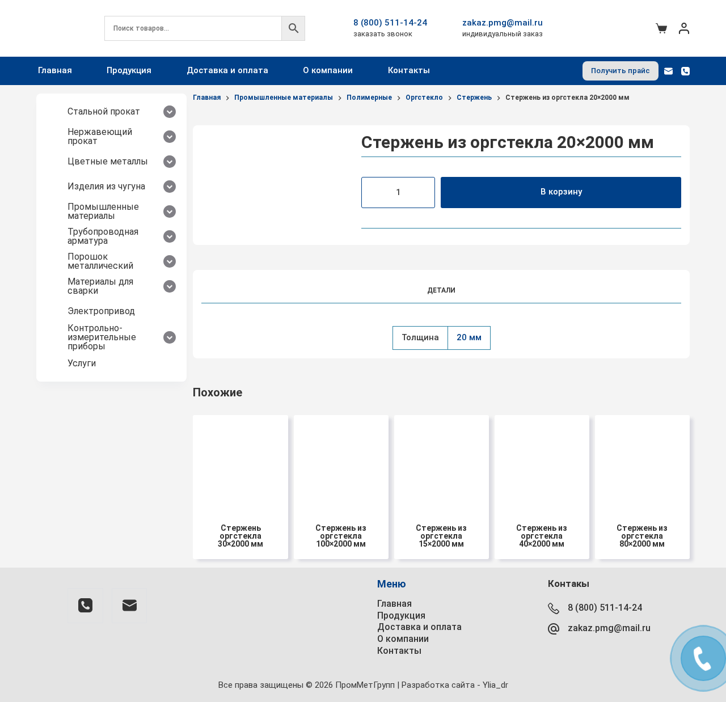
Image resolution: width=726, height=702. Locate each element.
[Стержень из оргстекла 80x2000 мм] (642, 462)
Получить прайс (620, 70)
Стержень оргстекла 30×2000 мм (240, 535)
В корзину (561, 192)
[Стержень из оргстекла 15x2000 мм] (441, 462)
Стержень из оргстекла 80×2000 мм (642, 535)
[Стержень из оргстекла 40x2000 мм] (542, 462)
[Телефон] (685, 71)
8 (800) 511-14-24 (390, 23)
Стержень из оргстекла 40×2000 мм (541, 535)
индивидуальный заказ (502, 33)
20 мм (469, 337)
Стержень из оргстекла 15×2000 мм (441, 535)
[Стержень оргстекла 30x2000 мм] (240, 462)
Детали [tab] (441, 290)
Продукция (129, 70)
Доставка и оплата (227, 70)
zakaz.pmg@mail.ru (502, 23)
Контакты (409, 70)
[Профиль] (684, 28)
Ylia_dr (495, 685)
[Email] (668, 71)
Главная (55, 70)
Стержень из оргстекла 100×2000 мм (340, 535)
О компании (328, 70)
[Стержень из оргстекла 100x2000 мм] (341, 462)
